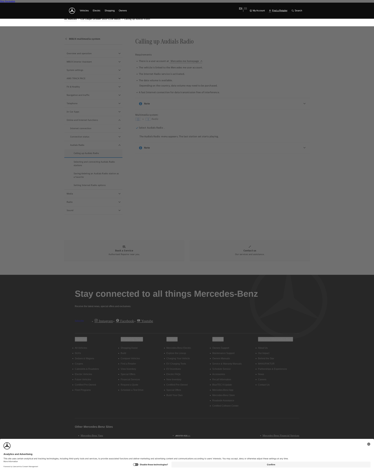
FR (245, 8)
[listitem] (84, 10)
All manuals (70, 18)
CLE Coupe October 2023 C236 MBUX (100, 18)
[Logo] (72, 11)
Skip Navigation (7, 1)
